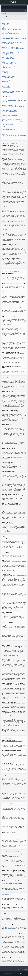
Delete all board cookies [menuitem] (15, 968)
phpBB (5, 324)
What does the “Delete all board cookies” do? (11, 33)
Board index (4, 13)
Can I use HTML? (5, 72)
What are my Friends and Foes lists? (9, 105)
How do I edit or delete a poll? (8, 58)
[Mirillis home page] (14, 2)
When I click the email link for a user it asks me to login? (13, 48)
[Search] (25, 7)
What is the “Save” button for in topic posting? (11, 64)
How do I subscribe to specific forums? (9, 123)
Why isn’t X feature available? (8, 134)
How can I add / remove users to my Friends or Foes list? (13, 106)
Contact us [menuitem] (19, 969)
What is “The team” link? (6, 93)
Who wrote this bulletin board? (8, 133)
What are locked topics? (6, 80)
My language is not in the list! (7, 43)
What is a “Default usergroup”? (8, 92)
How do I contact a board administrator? (10, 138)
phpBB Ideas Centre (9, 928)
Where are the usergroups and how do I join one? (12, 88)
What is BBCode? (5, 71)
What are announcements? (7, 77)
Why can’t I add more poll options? (8, 57)
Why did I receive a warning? (7, 62)
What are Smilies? (5, 73)
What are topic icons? (6, 81)
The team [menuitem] (25, 969)
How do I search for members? (8, 114)
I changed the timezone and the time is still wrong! (12, 42)
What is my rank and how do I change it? (10, 47)
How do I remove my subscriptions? (9, 124)
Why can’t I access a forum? (7, 59)
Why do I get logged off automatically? (9, 32)
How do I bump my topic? (7, 67)
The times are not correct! (7, 40)
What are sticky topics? (6, 78)
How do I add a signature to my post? (9, 54)
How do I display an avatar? (7, 46)
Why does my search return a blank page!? (10, 112)
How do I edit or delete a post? (8, 53)
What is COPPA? (5, 24)
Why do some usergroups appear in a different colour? (13, 91)
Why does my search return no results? (9, 111)
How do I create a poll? (6, 56)
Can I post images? (5, 75)
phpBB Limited (11, 918)
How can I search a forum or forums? (9, 110)
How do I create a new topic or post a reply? (10, 52)
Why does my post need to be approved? (10, 66)
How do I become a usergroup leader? (9, 90)
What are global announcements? (8, 76)
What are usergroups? (6, 87)
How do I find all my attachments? (8, 129)
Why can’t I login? (5, 28)
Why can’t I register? (6, 25)
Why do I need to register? (7, 23)
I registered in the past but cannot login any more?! (12, 29)
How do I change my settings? (8, 37)
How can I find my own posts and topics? (10, 115)
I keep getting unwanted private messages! (10, 98)
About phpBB (14, 920)
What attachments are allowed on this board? (11, 128)
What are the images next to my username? (10, 44)
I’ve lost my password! (6, 30)
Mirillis (4, 973)
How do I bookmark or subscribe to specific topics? (12, 121)
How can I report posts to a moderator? (9, 63)
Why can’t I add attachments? (7, 61)
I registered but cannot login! (7, 27)
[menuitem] (25, 10)
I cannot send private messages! (8, 97)
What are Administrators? (7, 85)
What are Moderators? (6, 86)
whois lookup (19, 940)
